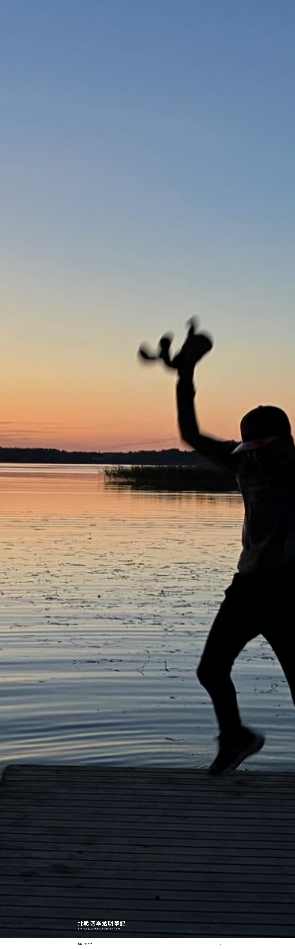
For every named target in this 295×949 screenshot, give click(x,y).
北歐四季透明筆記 (102, 923)
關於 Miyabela (85, 943)
